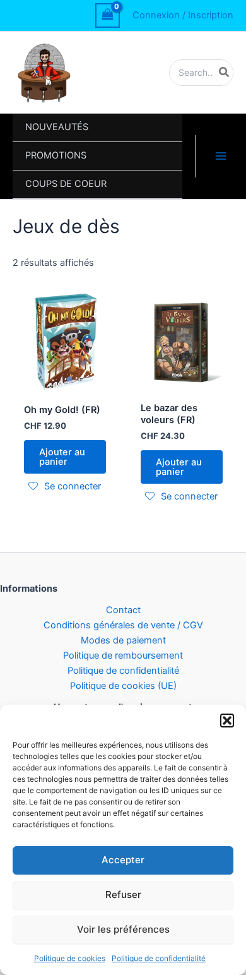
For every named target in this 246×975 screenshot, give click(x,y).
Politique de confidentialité (159, 958)
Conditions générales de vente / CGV (123, 625)
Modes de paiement (123, 640)
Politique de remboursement (123, 655)
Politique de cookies (69, 958)
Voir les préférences (123, 929)
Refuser (123, 894)
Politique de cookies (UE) (123, 685)
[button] (227, 720)
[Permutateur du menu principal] (220, 156)
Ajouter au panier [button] (62, 456)
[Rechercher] (224, 72)
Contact (123, 610)
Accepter (123, 860)
